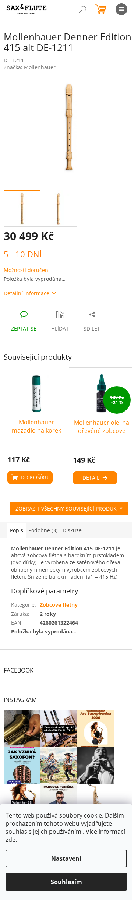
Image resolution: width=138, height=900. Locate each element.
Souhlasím (66, 882)
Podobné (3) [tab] (42, 530)
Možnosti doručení (27, 270)
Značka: (30, 67)
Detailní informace (26, 293)
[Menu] (121, 9)
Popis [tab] (16, 530)
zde (10, 840)
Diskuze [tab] (72, 530)
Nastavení (66, 858)
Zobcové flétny (59, 604)
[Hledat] (82, 9)
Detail (90, 477)
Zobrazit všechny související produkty (69, 508)
